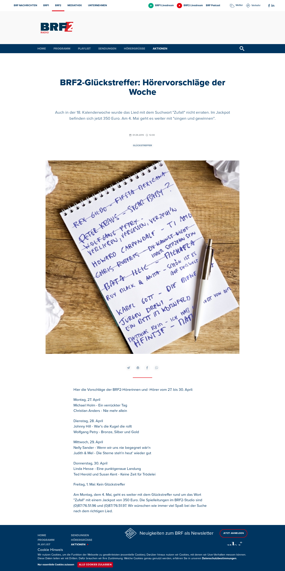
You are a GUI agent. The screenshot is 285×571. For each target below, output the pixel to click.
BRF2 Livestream (193, 5)
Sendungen (107, 48)
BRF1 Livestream (164, 5)
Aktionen (160, 48)
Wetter (239, 5)
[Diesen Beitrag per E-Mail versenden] (128, 368)
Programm (62, 48)
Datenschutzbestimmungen (219, 558)
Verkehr (256, 5)
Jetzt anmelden (233, 533)
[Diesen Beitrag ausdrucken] (138, 368)
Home (41, 48)
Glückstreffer (142, 145)
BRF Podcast (213, 5)
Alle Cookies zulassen (95, 564)
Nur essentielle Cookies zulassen (56, 564)
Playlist (84, 48)
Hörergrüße (134, 48)
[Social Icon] (269, 5)
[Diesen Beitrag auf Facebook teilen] (147, 368)
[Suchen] (242, 48)
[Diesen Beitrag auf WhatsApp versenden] (156, 368)
